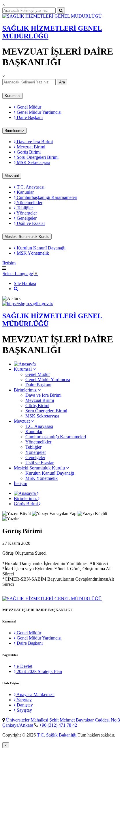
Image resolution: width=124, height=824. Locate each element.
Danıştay (24, 704)
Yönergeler (26, 212)
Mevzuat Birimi (30, 146)
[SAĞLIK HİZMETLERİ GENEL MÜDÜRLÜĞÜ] (52, 16)
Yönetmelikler (29, 202)
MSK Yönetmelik (32, 253)
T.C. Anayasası (30, 186)
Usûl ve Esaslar (30, 223)
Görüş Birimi (28, 152)
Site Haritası (25, 283)
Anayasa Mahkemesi (35, 694)
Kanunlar (25, 192)
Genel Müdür (28, 107)
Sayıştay (24, 710)
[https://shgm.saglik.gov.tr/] (27, 303)
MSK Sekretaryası (33, 162)
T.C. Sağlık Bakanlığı (57, 734)
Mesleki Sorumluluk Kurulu (27, 236)
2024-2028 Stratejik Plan (39, 671)
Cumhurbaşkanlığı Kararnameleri (46, 197)
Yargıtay (24, 699)
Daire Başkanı (29, 117)
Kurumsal (12, 96)
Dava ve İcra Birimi (34, 141)
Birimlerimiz (14, 130)
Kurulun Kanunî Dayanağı (40, 247)
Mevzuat (12, 176)
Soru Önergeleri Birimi (37, 157)
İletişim (9, 262)
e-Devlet (24, 666)
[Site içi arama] (16, 288)
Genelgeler (26, 218)
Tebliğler (24, 207)
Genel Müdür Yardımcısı (38, 112)
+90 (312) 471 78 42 (58, 725)
